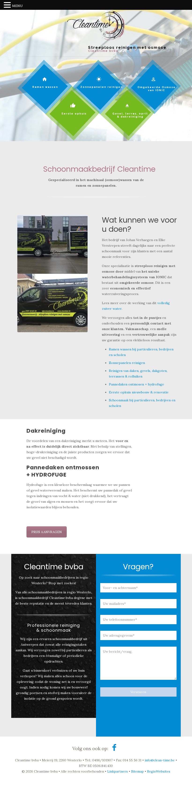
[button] (8, 5)
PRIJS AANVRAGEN (46, 532)
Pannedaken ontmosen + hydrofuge (136, 384)
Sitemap (137, 771)
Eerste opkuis (74, 113)
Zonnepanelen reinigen (101, 87)
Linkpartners (117, 771)
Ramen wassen (45, 87)
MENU (17, 6)
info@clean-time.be (160, 760)
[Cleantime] (96, 33)
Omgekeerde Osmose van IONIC (156, 89)
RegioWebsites (158, 771)
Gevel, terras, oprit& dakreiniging (130, 115)
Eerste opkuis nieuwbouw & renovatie (139, 392)
